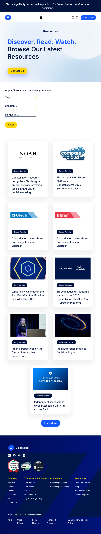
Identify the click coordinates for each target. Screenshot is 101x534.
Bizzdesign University (59, 486)
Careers (11, 486)
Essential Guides (82, 490)
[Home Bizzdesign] (8, 17)
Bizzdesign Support (58, 482)
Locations (12, 490)
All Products (29, 482)
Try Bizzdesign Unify (33, 498)
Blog (77, 486)
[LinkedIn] (9, 455)
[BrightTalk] (24, 455)
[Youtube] (19, 455)
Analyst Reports (82, 494)
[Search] (77, 17)
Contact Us (17, 70)
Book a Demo (88, 17)
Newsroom (12, 494)
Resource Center (82, 482)
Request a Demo (31, 494)
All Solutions (29, 486)
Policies (11, 519)
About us (11, 482)
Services (28, 490)
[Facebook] (14, 455)
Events (11, 498)
